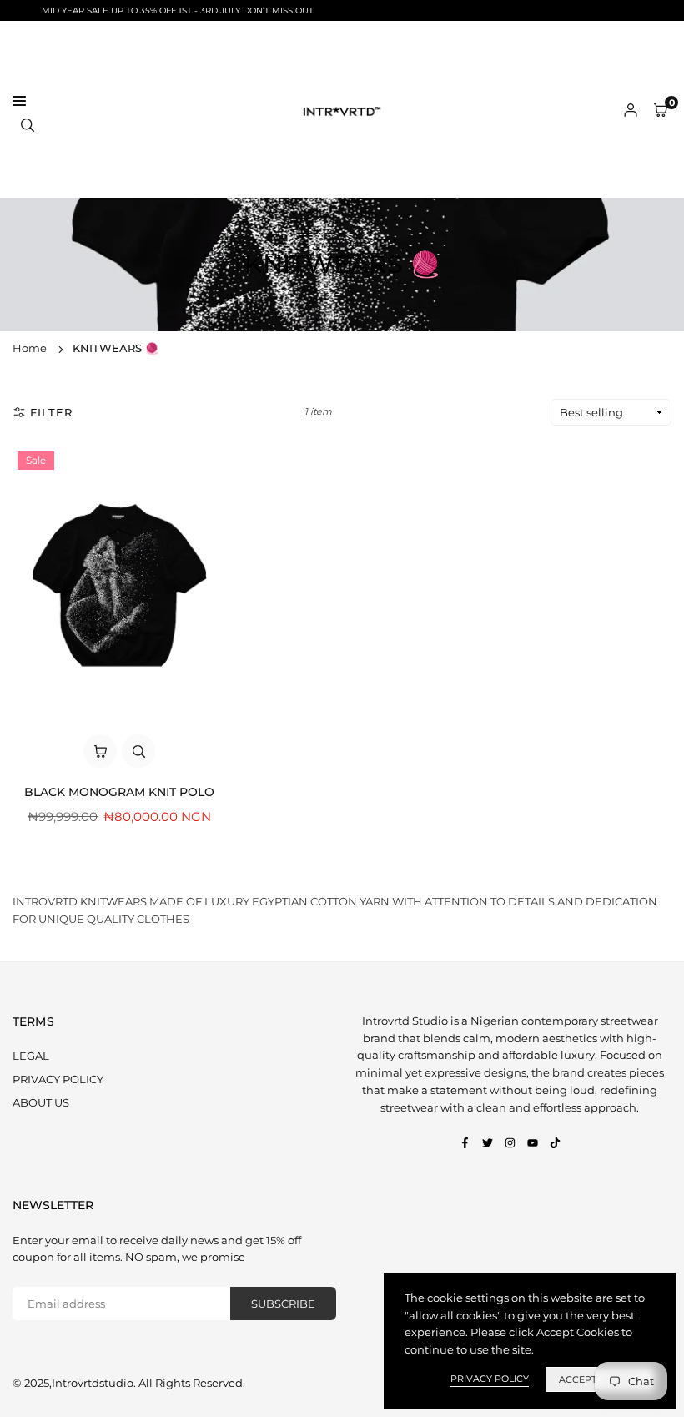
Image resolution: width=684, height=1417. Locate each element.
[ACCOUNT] (631, 110)
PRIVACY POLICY (58, 1079)
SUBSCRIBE (283, 1303)
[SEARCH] (28, 124)
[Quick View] (138, 751)
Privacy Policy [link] (489, 1378)
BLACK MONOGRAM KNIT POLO (119, 791)
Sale (36, 460)
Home (30, 348)
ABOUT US (41, 1102)
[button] (661, 110)
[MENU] (141, 101)
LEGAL (31, 1055)
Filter (51, 412)
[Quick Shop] (100, 751)
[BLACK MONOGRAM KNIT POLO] (119, 585)
